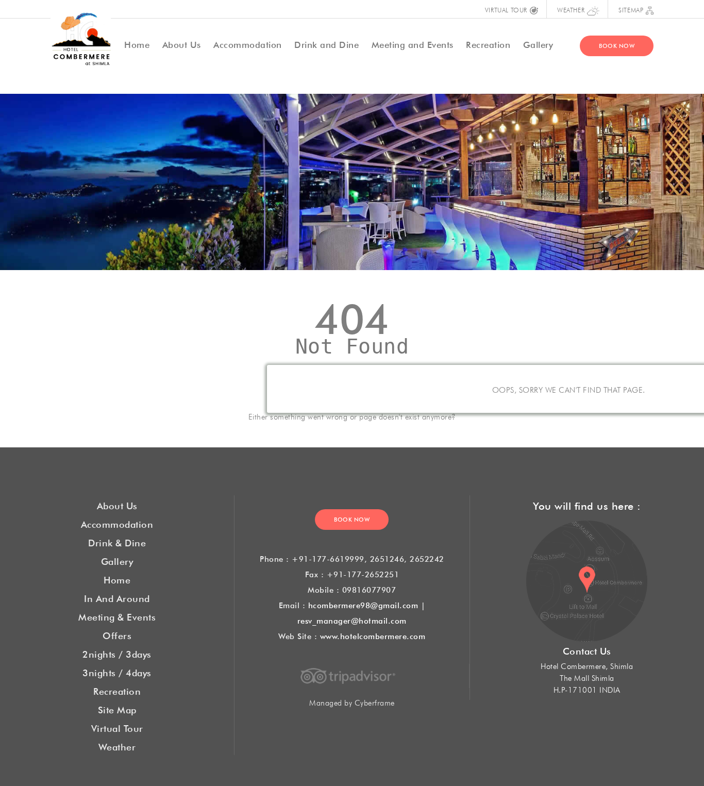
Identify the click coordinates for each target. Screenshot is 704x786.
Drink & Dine (117, 541)
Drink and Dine (326, 43)
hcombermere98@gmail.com (363, 604)
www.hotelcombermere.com (373, 635)
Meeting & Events (117, 615)
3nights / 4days (117, 671)
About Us (181, 43)
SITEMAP (630, 9)
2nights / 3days (117, 653)
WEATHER (570, 9)
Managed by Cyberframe (352, 702)
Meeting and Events (413, 43)
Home (117, 578)
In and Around (117, 597)
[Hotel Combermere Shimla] (81, 37)
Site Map (117, 708)
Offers (117, 634)
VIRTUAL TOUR (506, 9)
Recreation (488, 43)
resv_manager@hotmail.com (352, 620)
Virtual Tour (117, 727)
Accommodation (247, 43)
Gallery (538, 43)
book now (616, 45)
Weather (117, 745)
